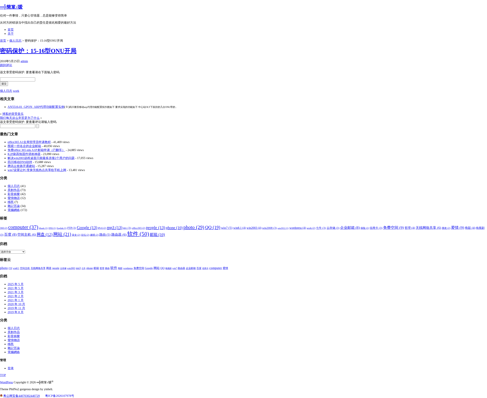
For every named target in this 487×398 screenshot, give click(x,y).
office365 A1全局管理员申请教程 (29, 142)
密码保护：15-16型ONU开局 (38, 50)
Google (87, 227)
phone (174, 227)
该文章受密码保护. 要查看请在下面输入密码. (30, 72)
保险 (364, 228)
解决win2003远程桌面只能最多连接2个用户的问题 (41, 158)
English (62, 228)
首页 (11, 29)
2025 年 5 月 (16, 284)
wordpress (297, 227)
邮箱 (157, 234)
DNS (52, 228)
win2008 (269, 227)
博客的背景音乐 (13, 113)
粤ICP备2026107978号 (59, 395)
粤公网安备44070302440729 (21, 395)
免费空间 (393, 227)
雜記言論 (14, 206)
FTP (71, 227)
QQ (212, 227)
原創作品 (14, 190)
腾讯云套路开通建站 (21, 166)
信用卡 (376, 227)
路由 (105, 234)
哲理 (410, 227)
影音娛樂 (14, 194)
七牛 (321, 227)
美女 (76, 234)
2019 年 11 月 (16, 308)
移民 (11, 202)
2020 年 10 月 (16, 304)
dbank (43, 228)
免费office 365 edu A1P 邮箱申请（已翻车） (36, 150)
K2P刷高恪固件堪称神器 (24, 154)
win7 (226, 228)
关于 (11, 33)
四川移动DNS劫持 (20, 162)
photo (193, 227)
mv (127, 227)
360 (3, 228)
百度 (10, 234)
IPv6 (102, 228)
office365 (138, 228)
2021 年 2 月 (16, 296)
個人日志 (15, 40)
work (16, 90)
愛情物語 (14, 198)
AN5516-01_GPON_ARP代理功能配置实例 (36, 106)
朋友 (446, 228)
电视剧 (168, 268)
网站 (62, 234)
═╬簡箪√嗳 (11, 6)
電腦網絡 (14, 210)
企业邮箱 (350, 228)
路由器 (119, 234)
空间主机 (26, 234)
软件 (138, 234)
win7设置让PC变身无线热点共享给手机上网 (37, 170)
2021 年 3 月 (16, 292)
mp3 (114, 227)
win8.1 (239, 227)
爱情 (457, 227)
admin (24, 61)
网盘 (45, 234)
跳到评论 (6, 65)
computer (23, 227)
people (155, 227)
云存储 (333, 227)
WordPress (6, 382)
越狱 (94, 234)
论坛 (85, 234)
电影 (470, 227)
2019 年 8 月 (16, 312)
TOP (3, 375)
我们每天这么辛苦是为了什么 (20, 117)
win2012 (283, 228)
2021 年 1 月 (16, 300)
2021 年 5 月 (16, 288)
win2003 (254, 227)
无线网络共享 (428, 228)
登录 (11, 368)
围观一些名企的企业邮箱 (24, 146)
